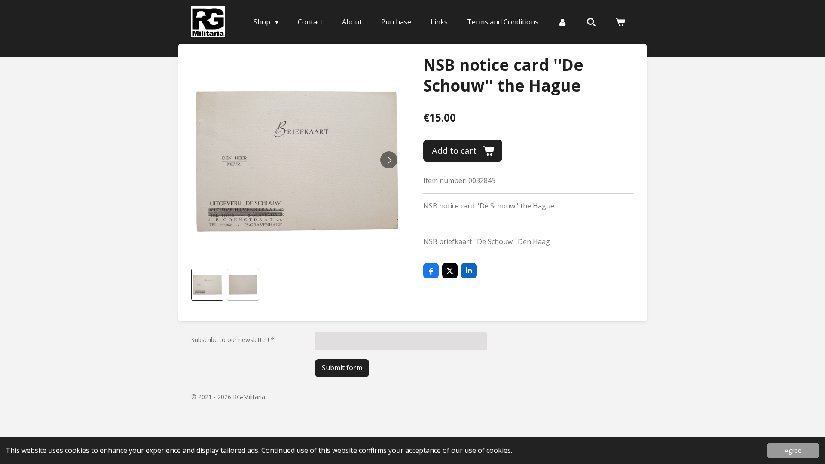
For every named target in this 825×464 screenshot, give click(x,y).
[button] (207, 285)
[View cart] (620, 22)
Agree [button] (793, 450)
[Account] (562, 22)
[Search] (591, 22)
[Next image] (388, 159)
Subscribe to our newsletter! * (232, 340)
